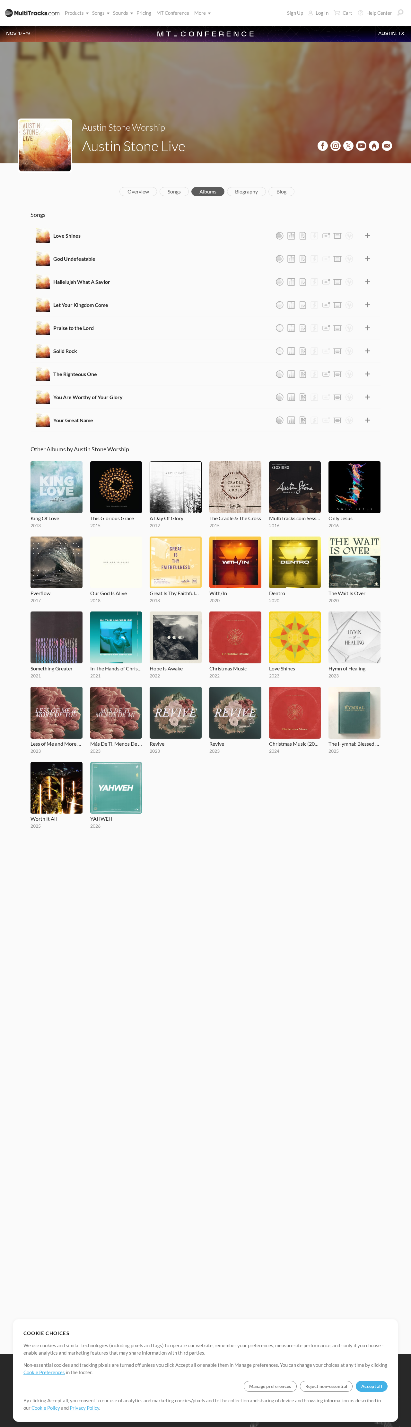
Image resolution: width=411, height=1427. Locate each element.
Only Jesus (340, 518)
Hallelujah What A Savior (81, 282)
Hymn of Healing (346, 668)
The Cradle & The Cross (235, 518)
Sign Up (295, 13)
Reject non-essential (326, 1386)
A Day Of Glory (166, 518)
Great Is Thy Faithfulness (176, 593)
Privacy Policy (84, 1408)
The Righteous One (75, 374)
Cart (347, 13)
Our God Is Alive (108, 593)
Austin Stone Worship (123, 127)
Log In (322, 13)
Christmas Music (228, 668)
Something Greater (52, 668)
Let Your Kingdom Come (80, 305)
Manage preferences (270, 1386)
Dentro (277, 593)
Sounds (120, 13)
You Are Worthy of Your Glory (88, 397)
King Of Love (45, 518)
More (200, 13)
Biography (246, 191)
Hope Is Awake (166, 668)
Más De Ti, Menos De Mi (116, 744)
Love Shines (67, 236)
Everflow (40, 593)
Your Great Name (73, 420)
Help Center (379, 13)
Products (74, 13)
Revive (157, 744)
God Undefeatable (74, 259)
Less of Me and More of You (57, 744)
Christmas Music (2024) (295, 744)
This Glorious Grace (112, 518)
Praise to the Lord (73, 328)
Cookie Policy (45, 1408)
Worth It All (44, 819)
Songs (98, 13)
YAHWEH (101, 819)
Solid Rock (65, 351)
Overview (138, 191)
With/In (218, 593)
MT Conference (172, 13)
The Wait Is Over (346, 593)
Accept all (371, 1386)
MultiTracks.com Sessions (295, 518)
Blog (281, 191)
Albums (207, 191)
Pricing (143, 13)
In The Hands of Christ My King (116, 668)
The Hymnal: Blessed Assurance (354, 744)
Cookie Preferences (44, 1372)
